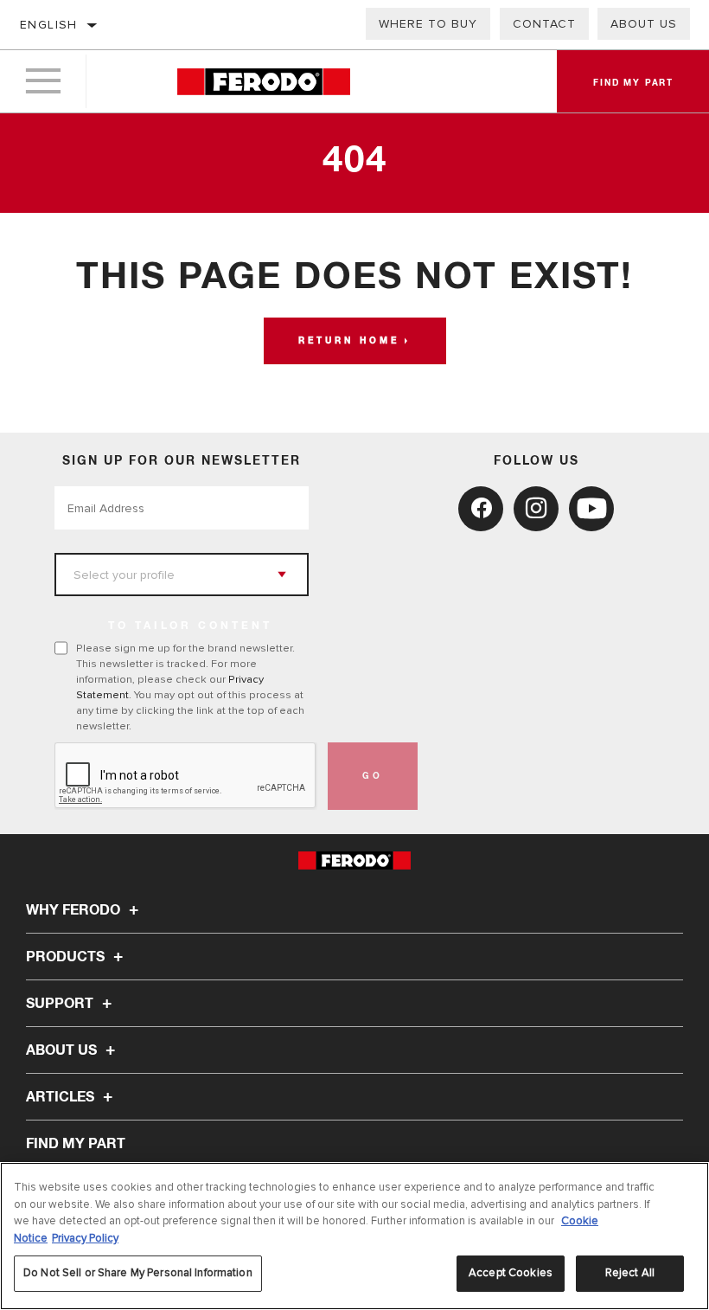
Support (61, 1004)
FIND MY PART (75, 1144)
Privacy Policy (85, 1238)
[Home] (263, 81)
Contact (544, 23)
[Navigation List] (43, 81)
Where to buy (428, 23)
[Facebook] (480, 508)
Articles (62, 1097)
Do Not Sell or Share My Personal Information (137, 1273)
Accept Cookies (511, 1273)
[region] (354, 1236)
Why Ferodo (75, 910)
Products (67, 957)
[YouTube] (591, 508)
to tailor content (190, 626)
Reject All (630, 1273)
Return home (348, 341)
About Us (643, 23)
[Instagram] (536, 508)
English (49, 24)
